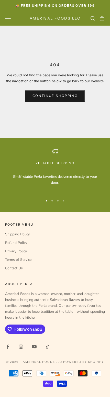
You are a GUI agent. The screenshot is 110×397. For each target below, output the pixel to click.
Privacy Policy (16, 251)
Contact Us (14, 268)
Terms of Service (18, 259)
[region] (55, 170)
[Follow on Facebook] (7, 346)
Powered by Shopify (83, 362)
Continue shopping (55, 96)
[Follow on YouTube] (34, 346)
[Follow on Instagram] (21, 346)
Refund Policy (16, 242)
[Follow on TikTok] (47, 346)
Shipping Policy (17, 234)
